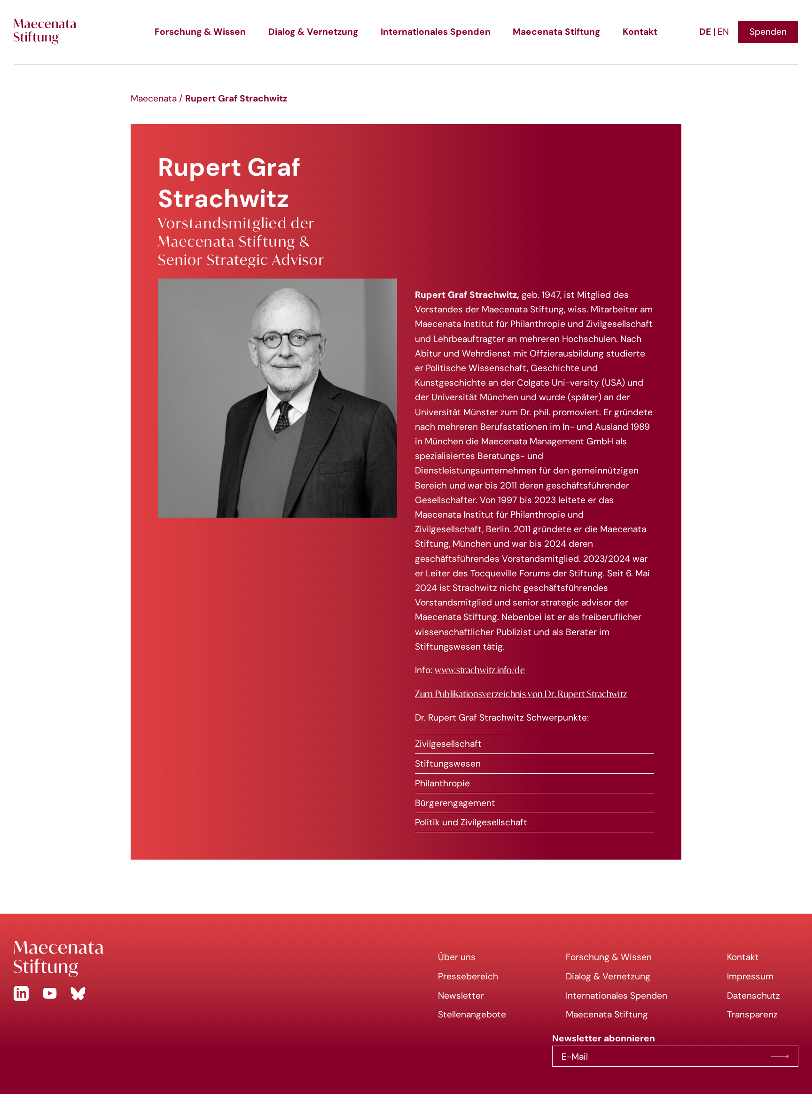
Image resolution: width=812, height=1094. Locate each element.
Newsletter (461, 995)
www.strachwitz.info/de (480, 669)
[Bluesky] (78, 993)
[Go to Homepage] (203, 959)
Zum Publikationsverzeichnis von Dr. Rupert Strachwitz (521, 693)
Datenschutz (753, 995)
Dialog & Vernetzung (313, 31)
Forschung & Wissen (200, 31)
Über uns (457, 956)
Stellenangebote (472, 1014)
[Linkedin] (21, 993)
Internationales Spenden (436, 31)
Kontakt (640, 31)
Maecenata (154, 98)
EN (723, 31)
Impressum (750, 976)
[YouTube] (49, 993)
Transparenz (752, 1014)
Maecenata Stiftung (556, 31)
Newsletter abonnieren (779, 1056)
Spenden (768, 31)
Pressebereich (468, 976)
